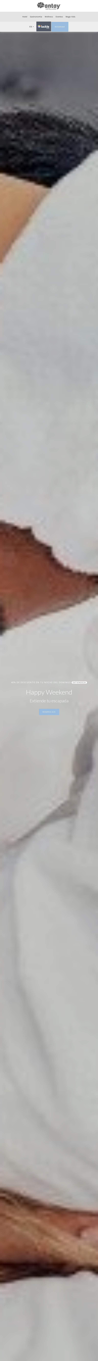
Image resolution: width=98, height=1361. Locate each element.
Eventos (59, 16)
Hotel (24, 16)
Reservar (60, 27)
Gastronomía (36, 16)
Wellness (49, 16)
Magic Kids (70, 16)
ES (30, 27)
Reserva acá (49, 712)
